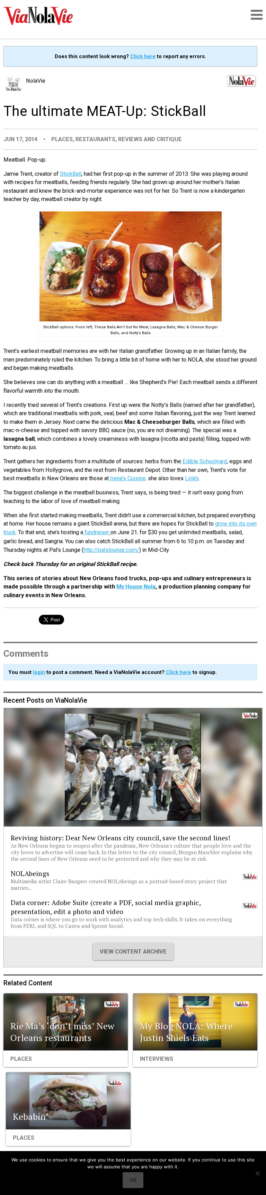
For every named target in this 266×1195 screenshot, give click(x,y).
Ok (133, 1180)
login (39, 672)
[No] (257, 1173)
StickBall (70, 174)
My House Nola (136, 586)
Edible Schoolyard (204, 461)
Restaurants (95, 139)
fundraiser (96, 532)
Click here (143, 56)
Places (62, 139)
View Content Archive (133, 951)
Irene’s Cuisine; (128, 478)
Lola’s (192, 478)
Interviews (156, 1059)
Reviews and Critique (150, 139)
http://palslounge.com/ (111, 550)
